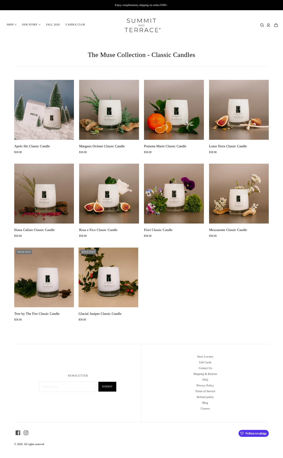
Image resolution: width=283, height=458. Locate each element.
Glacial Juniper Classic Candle (100, 314)
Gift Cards (205, 362)
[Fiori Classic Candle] (174, 194)
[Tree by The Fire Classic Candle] (44, 277)
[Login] (268, 25)
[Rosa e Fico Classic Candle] (109, 194)
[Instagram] (26, 432)
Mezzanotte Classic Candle (228, 230)
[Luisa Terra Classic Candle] (239, 110)
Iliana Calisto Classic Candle (34, 230)
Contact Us (205, 368)
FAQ (205, 379)
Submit (107, 386)
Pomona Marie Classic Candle (165, 146)
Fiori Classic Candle (158, 230)
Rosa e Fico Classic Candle (98, 230)
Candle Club (75, 24)
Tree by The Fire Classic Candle (36, 314)
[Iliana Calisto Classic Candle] (44, 194)
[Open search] (262, 25)
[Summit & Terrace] (141, 24)
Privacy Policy (205, 385)
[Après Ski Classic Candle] (44, 110)
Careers (205, 408)
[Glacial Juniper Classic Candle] (108, 277)
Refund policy (205, 397)
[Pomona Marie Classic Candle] (174, 110)
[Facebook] (18, 432)
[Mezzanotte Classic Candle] (239, 194)
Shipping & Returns (205, 373)
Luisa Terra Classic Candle (228, 146)
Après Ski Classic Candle (32, 146)
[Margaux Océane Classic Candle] (109, 110)
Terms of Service (205, 391)
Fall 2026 (53, 24)
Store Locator (205, 356)
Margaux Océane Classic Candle (102, 146)
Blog (205, 402)
